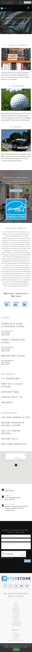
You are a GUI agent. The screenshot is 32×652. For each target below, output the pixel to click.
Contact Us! (16, 638)
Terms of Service (16, 625)
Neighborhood (16, 608)
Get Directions (16, 616)
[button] (16, 465)
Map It (11, 2)
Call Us (5, 2)
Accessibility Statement (16, 622)
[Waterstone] (16, 578)
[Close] (25, 455)
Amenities (16, 605)
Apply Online (16, 613)
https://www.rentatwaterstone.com (16, 640)
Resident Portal (16, 618)
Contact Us (16, 619)
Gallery (16, 604)
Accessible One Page (16, 624)
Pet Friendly (16, 614)
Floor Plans (16, 607)
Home (3, 26)
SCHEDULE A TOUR (16, 190)
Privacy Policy (16, 621)
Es (21, 2)
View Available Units (16, 611)
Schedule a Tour (16, 610)
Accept (16, 649)
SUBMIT (27, 561)
